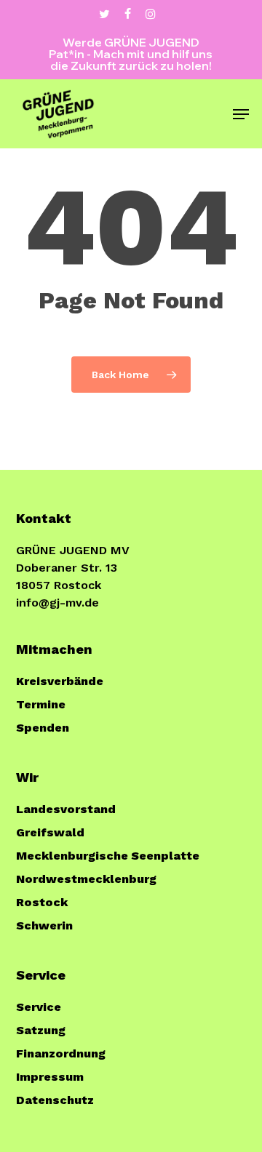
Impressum (50, 1077)
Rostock (42, 902)
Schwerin (44, 925)
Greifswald (50, 832)
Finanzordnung (61, 1053)
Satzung (41, 1030)
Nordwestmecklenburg (86, 879)
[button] (241, 114)
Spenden (42, 728)
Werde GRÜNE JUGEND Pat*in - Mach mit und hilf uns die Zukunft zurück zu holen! (131, 54)
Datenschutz (55, 1100)
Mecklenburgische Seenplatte (107, 856)
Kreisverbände (59, 681)
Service (38, 1007)
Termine (41, 704)
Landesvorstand (66, 809)
